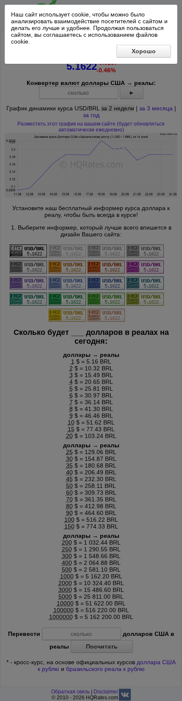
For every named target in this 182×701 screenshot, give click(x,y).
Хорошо (144, 51)
